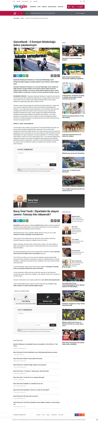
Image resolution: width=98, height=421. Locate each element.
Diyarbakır (33, 6)
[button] (52, 75)
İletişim (48, 414)
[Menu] (69, 7)
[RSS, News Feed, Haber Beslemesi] (83, 414)
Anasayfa (17, 18)
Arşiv (31, 1)
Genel (22, 18)
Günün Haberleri (25, 1)
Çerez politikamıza (78, 419)
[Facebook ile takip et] (76, 414)
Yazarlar (60, 6)
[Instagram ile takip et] (79, 414)
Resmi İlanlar (52, 6)
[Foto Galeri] (84, 1)
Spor (38, 6)
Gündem (44, 6)
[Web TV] (80, 1)
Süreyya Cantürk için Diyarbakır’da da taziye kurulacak (42, 13)
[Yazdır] (27, 75)
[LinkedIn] (20, 75)
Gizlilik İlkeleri (54, 414)
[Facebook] (14, 75)
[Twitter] (17, 75)
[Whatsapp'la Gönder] (23, 75)
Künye (43, 414)
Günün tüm (80, 13)
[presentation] (18, 13)
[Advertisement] (49, 30)
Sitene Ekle (35, 1)
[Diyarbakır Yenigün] (20, 6)
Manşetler (18, 1)
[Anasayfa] (14, 1)
